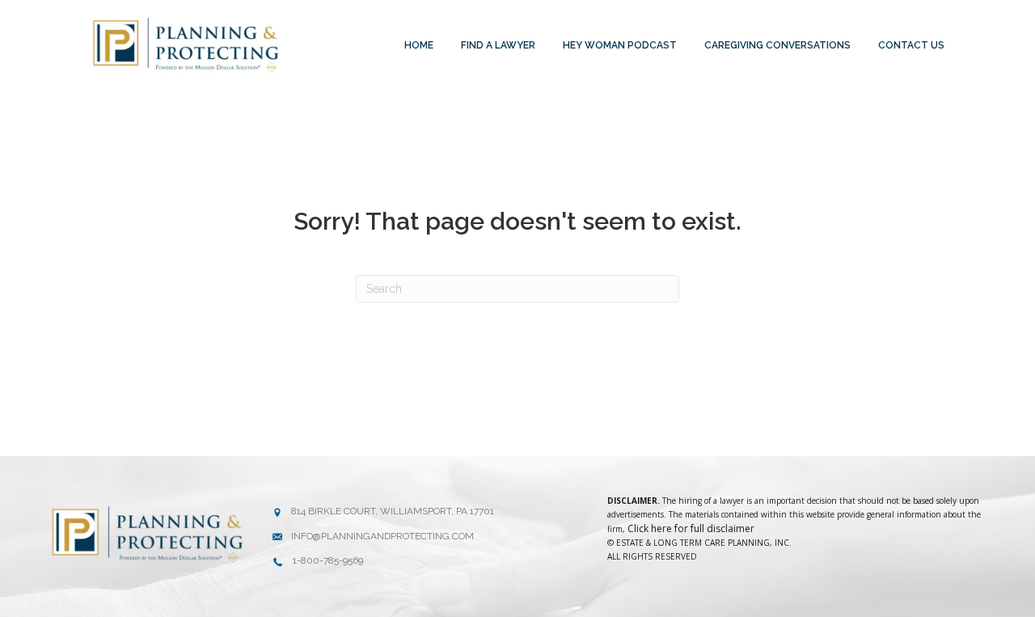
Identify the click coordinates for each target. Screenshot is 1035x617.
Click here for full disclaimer (690, 528)
